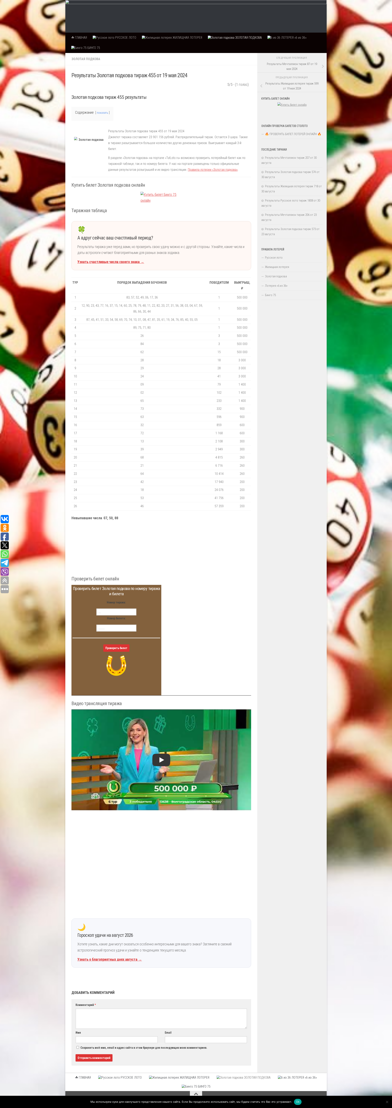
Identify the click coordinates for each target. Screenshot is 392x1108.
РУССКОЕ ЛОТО (125, 38)
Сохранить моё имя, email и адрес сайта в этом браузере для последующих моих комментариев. (143, 1047)
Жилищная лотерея (277, 267)
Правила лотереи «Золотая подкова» (213, 170)
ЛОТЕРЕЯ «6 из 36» (293, 38)
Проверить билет (116, 648)
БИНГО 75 (93, 48)
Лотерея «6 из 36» (276, 286)
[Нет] (387, 1102)
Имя (78, 1032)
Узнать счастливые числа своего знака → (110, 262)
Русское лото (274, 257)
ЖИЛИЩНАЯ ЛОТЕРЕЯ (187, 38)
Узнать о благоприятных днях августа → (109, 959)
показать (102, 113)
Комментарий (86, 1005)
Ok (298, 1101)
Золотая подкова (85, 59)
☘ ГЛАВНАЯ (79, 38)
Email (168, 1032)
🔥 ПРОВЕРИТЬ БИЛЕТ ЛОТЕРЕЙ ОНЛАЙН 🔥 (293, 134)
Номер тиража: (116, 602)
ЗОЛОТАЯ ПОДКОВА (248, 38)
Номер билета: (116, 618)
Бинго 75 (270, 295)
